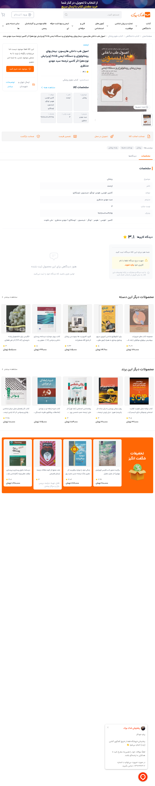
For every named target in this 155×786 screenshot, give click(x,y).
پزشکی (139, 147)
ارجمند (86, 44)
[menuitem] (143, 26)
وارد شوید (129, 264)
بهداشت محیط (127, 147)
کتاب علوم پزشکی (70, 79)
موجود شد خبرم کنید (18, 68)
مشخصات (145, 156)
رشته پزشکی (113, 147)
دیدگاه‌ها (132, 156)
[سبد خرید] (3, 15)
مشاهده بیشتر (10, 297)
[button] (5, 323)
